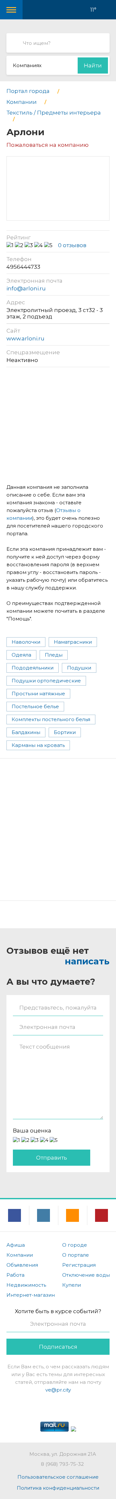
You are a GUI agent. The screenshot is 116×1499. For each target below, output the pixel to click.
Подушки (79, 668)
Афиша (15, 1245)
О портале (75, 1255)
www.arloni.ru (25, 338)
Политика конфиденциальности (58, 1488)
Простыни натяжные (38, 693)
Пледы (54, 655)
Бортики (65, 732)
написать (87, 961)
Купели (71, 1285)
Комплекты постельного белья (51, 719)
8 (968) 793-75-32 (62, 1464)
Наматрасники (73, 642)
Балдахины (26, 732)
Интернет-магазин (30, 1295)
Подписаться (58, 1346)
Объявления (22, 1265)
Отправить (51, 1157)
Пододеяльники (32, 668)
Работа (15, 1275)
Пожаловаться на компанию (47, 145)
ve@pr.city (58, 1390)
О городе (74, 1245)
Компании (19, 1255)
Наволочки (26, 642)
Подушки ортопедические (46, 681)
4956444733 (23, 267)
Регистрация (79, 1265)
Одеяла (21, 655)
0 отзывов (72, 245)
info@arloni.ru (26, 288)
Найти (93, 65)
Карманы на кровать (38, 745)
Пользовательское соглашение (58, 1477)
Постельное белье (35, 706)
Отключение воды (86, 1275)
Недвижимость (26, 1285)
